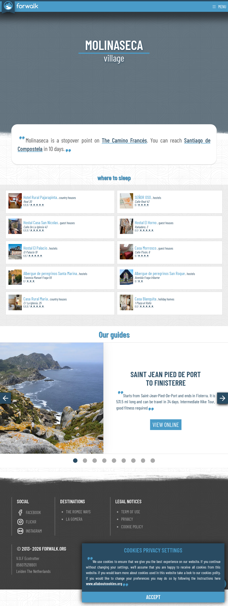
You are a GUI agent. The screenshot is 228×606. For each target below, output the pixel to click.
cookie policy (132, 526)
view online (166, 424)
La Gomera (74, 518)
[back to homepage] (19, 6)
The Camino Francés (124, 140)
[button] (5, 398)
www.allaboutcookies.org (104, 583)
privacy (127, 518)
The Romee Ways (78, 511)
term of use (130, 511)
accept (153, 597)
